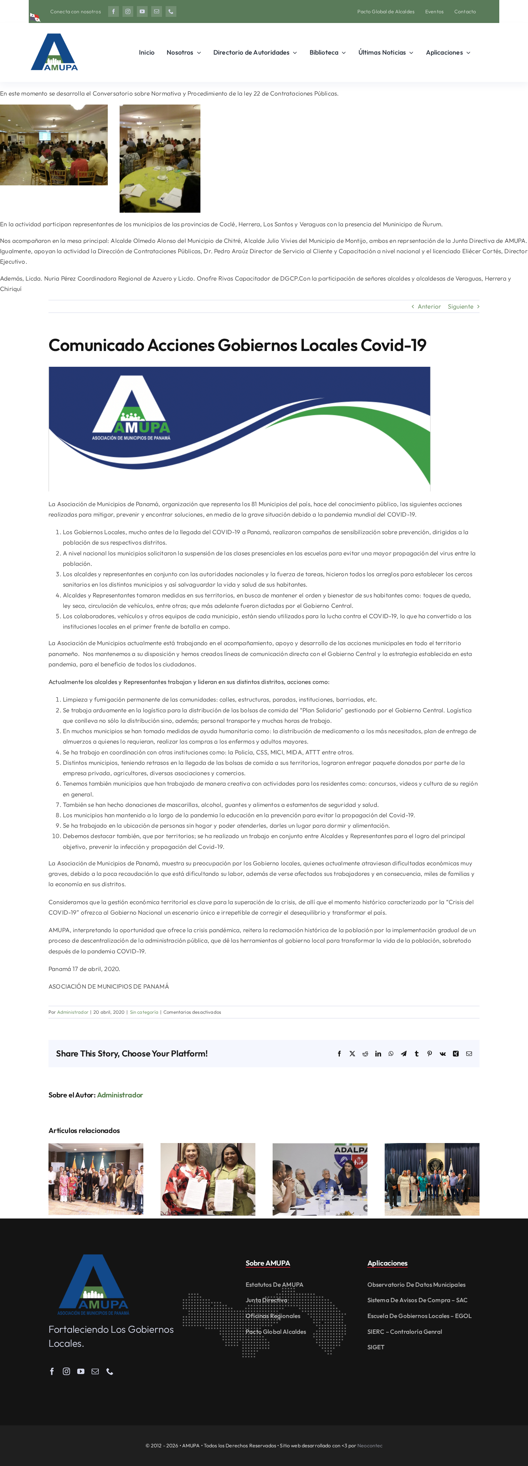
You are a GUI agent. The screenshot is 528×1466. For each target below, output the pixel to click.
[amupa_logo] (93, 1257)
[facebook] (113, 11)
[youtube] (142, 11)
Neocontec (370, 1445)
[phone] (171, 11)
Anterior (429, 306)
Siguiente (460, 306)
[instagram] (127, 11)
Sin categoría (144, 1012)
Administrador (72, 1012)
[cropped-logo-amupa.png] (54, 30)
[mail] (156, 11)
